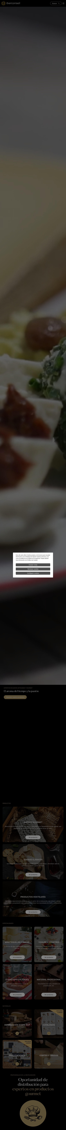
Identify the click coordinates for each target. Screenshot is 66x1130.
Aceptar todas (33, 565)
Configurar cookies (33, 573)
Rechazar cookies (33, 569)
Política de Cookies (33, 560)
